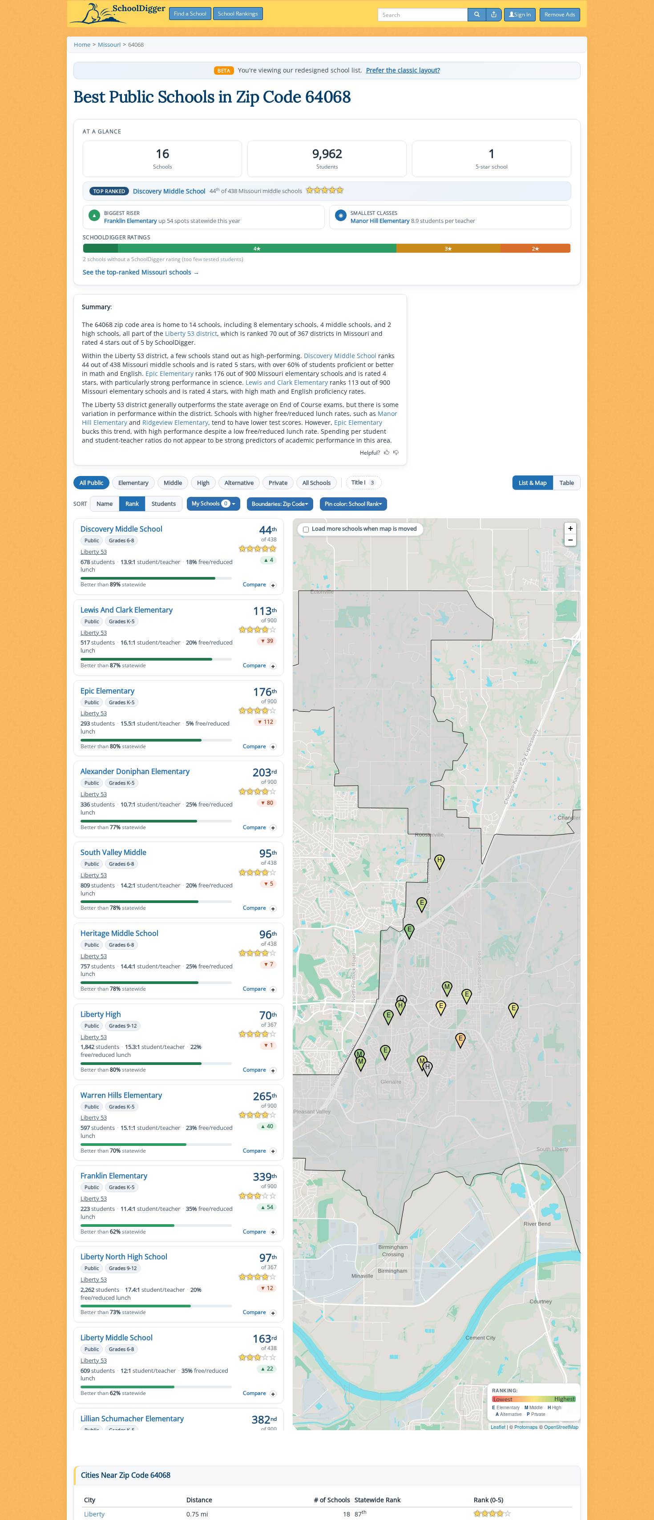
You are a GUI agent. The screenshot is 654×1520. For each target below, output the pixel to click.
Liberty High (101, 1014)
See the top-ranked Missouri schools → (141, 272)
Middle (173, 483)
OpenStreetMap (561, 1426)
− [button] (570, 539)
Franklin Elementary (130, 221)
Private (278, 483)
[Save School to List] (273, 585)
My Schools (209, 503)
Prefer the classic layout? (403, 70)
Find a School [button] (190, 13)
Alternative (239, 483)
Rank (132, 504)
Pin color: (352, 504)
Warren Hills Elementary (121, 1095)
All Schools (317, 483)
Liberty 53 (94, 552)
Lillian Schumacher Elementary (132, 1418)
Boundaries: (278, 504)
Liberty (94, 1514)
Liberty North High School (124, 1256)
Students (164, 504)
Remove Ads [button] (560, 14)
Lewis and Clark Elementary (287, 382)
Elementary (133, 483)
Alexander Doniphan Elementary (135, 771)
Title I (362, 482)
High (203, 483)
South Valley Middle (113, 852)
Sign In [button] (522, 14)
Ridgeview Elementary (175, 422)
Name (105, 504)
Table (567, 483)
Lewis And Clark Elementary (127, 609)
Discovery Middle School (169, 191)
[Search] (477, 14)
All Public (91, 483)
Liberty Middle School (117, 1337)
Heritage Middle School (119, 933)
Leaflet (498, 1426)
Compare (254, 584)
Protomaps (526, 1426)
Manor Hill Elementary (380, 221)
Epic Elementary (169, 373)
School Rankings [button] (238, 13)
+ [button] (570, 528)
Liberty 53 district (191, 333)
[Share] (494, 14)
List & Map (533, 483)
